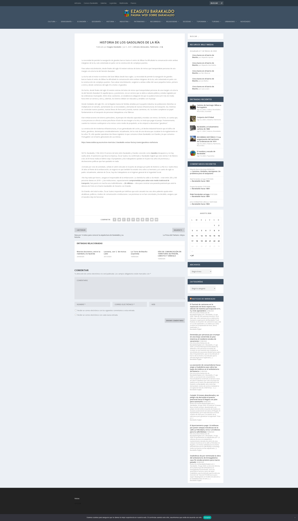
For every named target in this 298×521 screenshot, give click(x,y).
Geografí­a (96, 22)
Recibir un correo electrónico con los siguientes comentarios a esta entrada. (106, 310)
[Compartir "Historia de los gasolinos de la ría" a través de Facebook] (114, 219)
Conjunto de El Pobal (205, 117)
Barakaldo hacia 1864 (201, 181)
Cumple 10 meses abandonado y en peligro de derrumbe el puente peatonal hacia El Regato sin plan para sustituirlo (204, 398)
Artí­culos (77, 3)
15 (214, 236)
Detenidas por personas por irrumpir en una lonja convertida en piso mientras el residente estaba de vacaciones (205, 338)
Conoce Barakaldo (91, 3)
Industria (124, 22)
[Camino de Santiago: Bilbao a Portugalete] (193, 107)
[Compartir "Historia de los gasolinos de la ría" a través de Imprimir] (156, 219)
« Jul (192, 255)
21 (210, 241)
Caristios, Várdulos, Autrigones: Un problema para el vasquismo (205, 172)
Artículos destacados (141, 47)
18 (197, 241)
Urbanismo (230, 22)
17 (192, 241)
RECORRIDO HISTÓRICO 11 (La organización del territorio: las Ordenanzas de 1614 (209, 139)
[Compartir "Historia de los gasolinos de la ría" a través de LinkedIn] (137, 219)
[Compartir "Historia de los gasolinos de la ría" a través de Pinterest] (133, 219)
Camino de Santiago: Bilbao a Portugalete (209, 106)
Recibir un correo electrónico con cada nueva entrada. (97, 315)
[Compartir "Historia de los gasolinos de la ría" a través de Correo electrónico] (151, 219)
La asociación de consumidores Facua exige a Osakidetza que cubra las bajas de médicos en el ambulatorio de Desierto (205, 368)
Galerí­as (104, 3)
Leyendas (113, 3)
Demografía (66, 22)
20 (206, 241)
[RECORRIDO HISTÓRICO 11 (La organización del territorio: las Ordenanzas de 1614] (193, 139)
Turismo (215, 22)
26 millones (128, 183)
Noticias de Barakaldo (203, 299)
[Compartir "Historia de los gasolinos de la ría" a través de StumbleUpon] (147, 219)
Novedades (245, 22)
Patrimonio (139, 22)
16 (219, 236)
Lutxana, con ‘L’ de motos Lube (115, 252)
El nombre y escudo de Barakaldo (206, 152)
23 (219, 241)
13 (206, 236)
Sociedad (187, 22)
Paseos (133, 3)
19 (202, 241)
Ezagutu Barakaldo (114, 47)
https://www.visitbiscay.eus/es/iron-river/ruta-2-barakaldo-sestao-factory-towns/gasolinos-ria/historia (119, 142)
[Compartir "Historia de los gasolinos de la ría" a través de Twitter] (119, 219)
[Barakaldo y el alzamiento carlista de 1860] (193, 128)
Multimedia (123, 3)
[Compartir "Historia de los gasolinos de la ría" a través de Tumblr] (128, 219)
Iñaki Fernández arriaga (199, 194)
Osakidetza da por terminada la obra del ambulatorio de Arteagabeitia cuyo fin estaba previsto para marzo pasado (205, 459)
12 (202, 236)
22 (214, 241)
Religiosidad (171, 22)
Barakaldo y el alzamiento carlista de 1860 (207, 128)
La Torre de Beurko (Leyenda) (139, 252)
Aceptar (207, 517)
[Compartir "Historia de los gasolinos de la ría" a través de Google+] (124, 219)
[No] (294, 517)
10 (192, 236)
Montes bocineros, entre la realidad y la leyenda (88, 252)
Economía (81, 22)
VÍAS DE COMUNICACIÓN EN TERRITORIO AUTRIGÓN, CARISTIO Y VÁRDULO (169, 253)
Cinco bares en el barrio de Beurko (203, 56)
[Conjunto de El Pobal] (193, 119)
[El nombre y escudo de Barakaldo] (193, 153)
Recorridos (155, 22)
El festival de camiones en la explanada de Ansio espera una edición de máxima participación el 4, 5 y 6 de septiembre (205, 307)
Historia (110, 22)
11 (197, 236)
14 (210, 236)
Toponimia (201, 22)
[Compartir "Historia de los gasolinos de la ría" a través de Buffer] (142, 219)
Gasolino (154, 153)
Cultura (51, 22)
